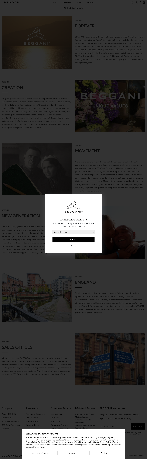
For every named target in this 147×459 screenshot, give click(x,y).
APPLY (73, 240)
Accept (72, 453)
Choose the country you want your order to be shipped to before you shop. (73, 224)
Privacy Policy (39, 447)
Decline (104, 453)
